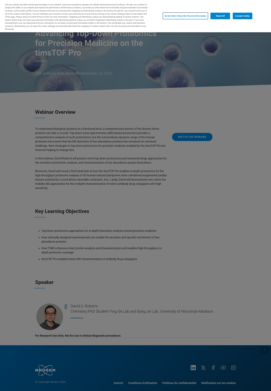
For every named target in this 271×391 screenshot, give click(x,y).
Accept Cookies (242, 16)
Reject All (220, 16)
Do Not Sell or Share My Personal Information (185, 16)
